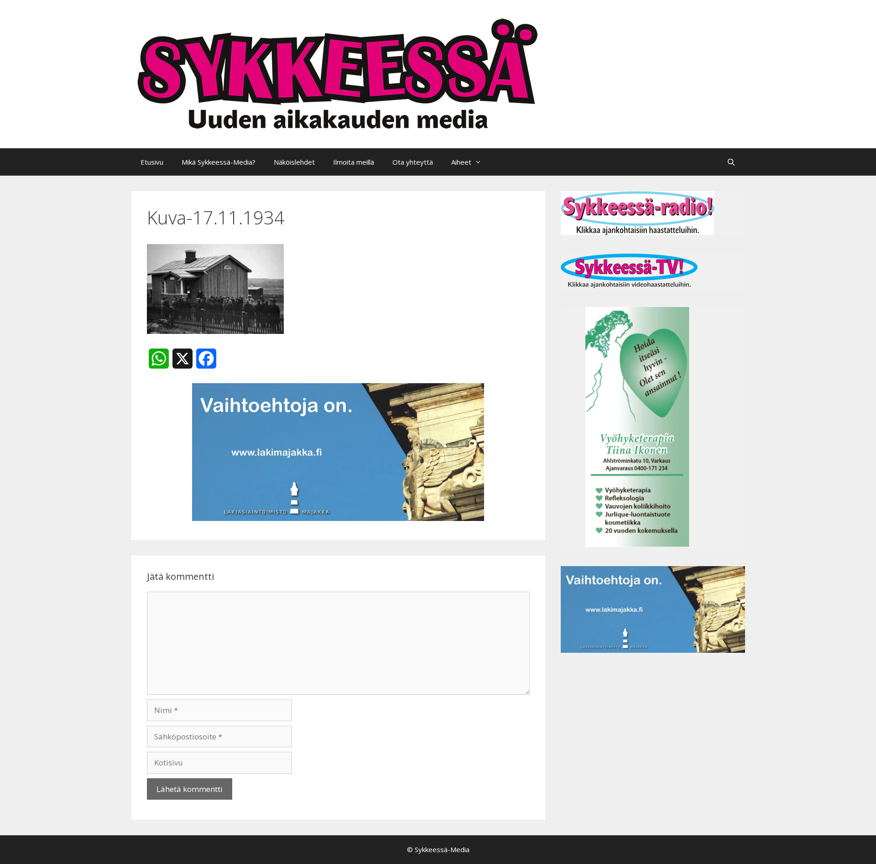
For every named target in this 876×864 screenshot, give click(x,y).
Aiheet (461, 162)
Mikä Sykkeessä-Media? (219, 162)
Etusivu (152, 162)
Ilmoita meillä (353, 162)
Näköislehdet (294, 162)
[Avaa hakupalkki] (731, 162)
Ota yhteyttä (412, 162)
